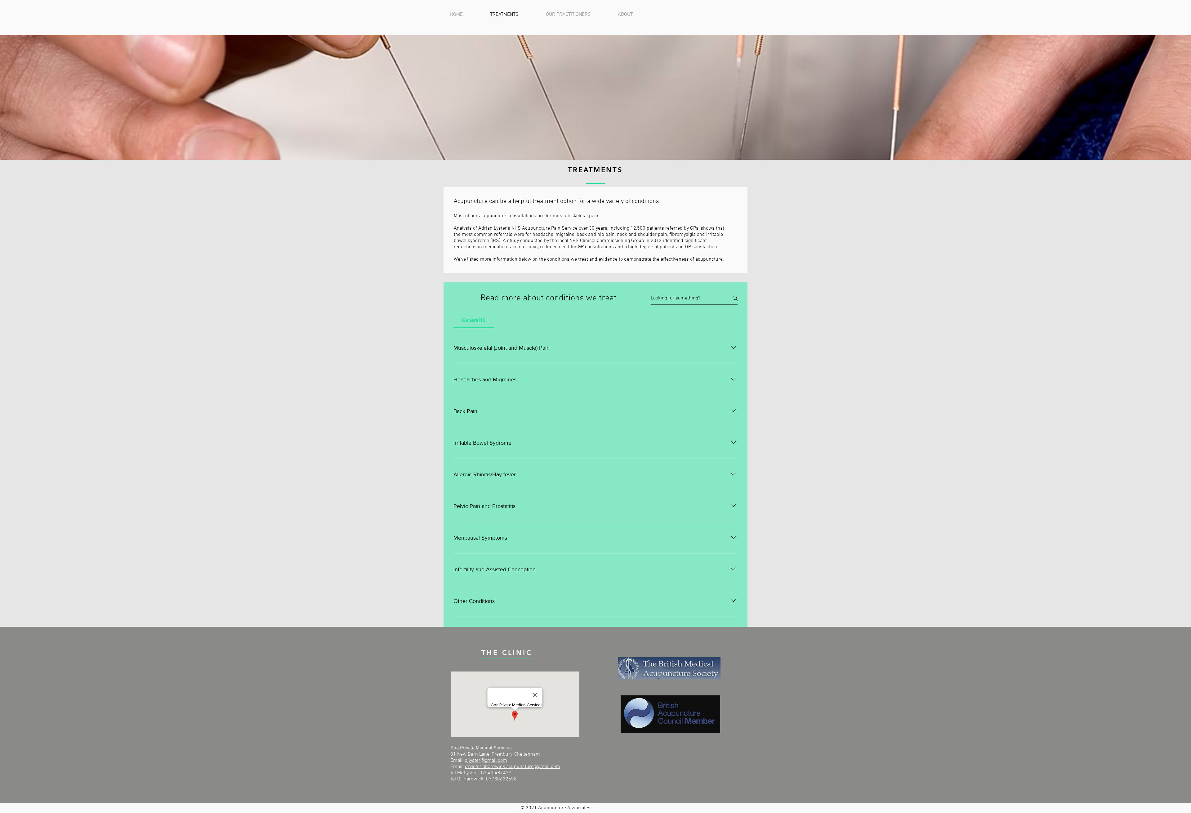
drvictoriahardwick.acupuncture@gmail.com (512, 767)
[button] (634, 14)
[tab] (473, 320)
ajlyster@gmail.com (486, 760)
